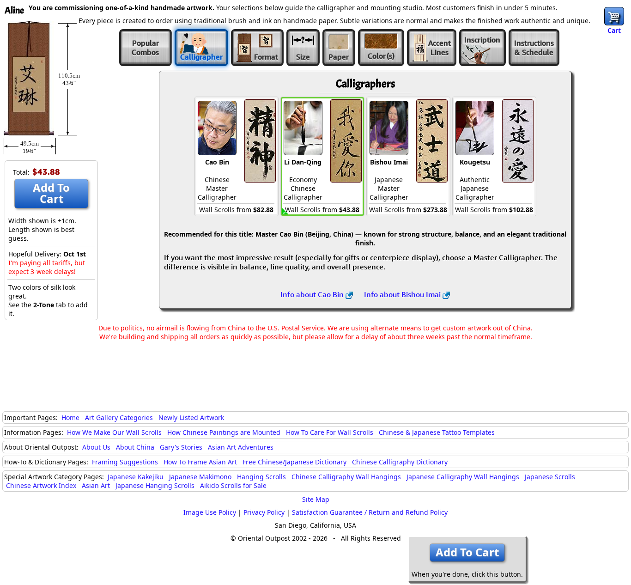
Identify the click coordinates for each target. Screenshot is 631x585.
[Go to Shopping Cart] (614, 16)
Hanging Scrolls (261, 476)
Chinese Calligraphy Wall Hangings (346, 476)
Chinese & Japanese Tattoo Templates (437, 432)
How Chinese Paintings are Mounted (223, 432)
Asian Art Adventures (240, 447)
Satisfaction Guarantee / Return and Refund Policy (370, 512)
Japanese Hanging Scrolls (154, 485)
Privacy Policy (264, 512)
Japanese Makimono (200, 476)
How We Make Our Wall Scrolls (114, 432)
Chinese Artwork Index (41, 485)
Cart (614, 30)
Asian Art (96, 485)
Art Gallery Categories (119, 417)
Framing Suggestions (125, 461)
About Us (96, 447)
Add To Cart (51, 193)
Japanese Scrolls (550, 476)
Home (70, 417)
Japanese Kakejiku (136, 476)
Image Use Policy (209, 512)
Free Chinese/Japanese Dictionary (294, 461)
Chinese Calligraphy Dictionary (400, 461)
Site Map (315, 499)
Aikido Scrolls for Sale (233, 485)
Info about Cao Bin (313, 294)
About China (135, 447)
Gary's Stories (181, 447)
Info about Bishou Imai (403, 294)
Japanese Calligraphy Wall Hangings (463, 476)
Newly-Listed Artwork (191, 417)
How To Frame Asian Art (200, 461)
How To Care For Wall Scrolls (329, 432)
